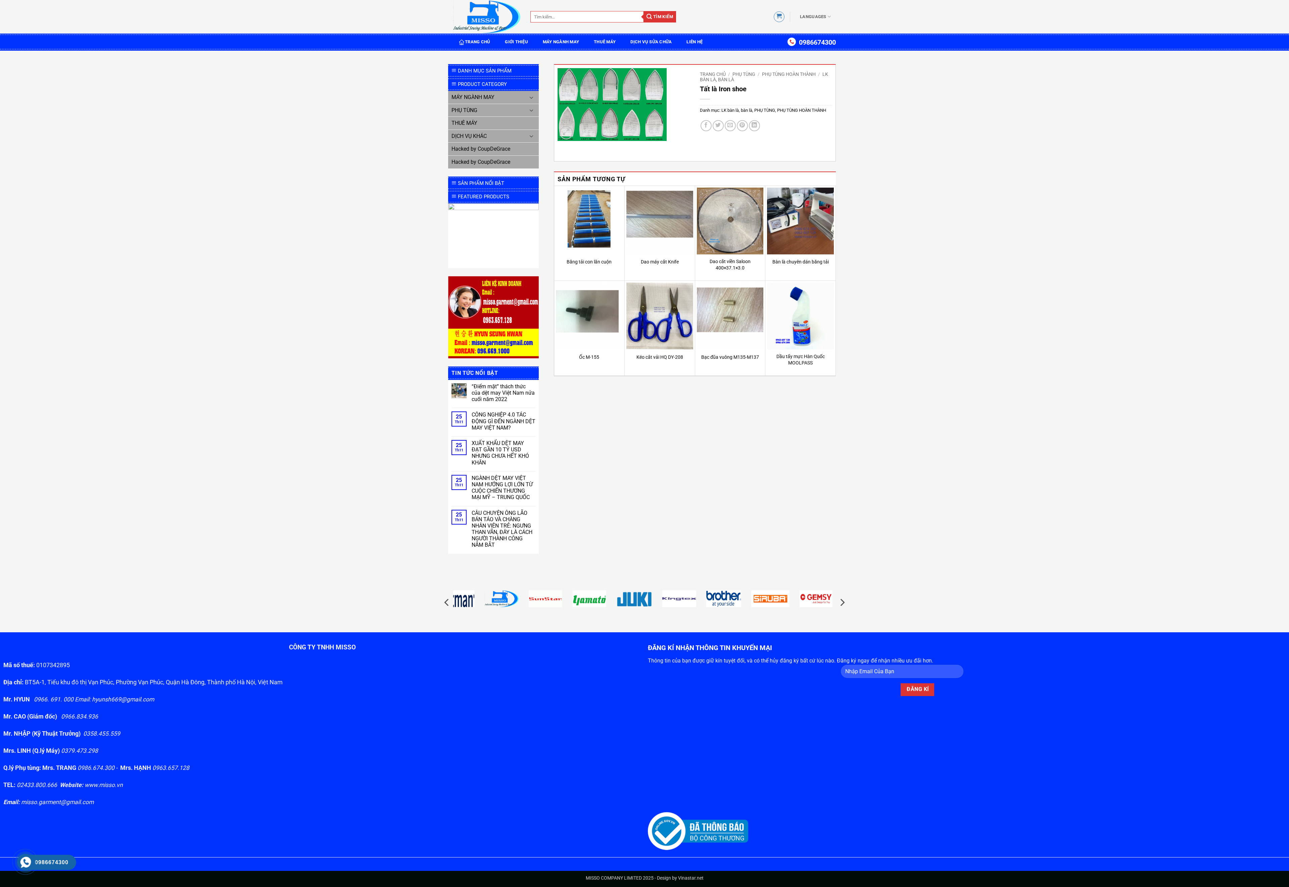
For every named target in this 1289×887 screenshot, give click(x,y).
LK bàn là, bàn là (736, 110)
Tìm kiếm (662, 16)
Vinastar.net (691, 878)
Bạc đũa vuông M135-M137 (730, 357)
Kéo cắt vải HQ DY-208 (659, 357)
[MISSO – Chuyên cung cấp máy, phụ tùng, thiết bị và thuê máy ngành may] (486, 17)
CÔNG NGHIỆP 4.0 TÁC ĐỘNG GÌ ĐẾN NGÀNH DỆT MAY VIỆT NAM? (503, 421)
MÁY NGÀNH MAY (561, 41)
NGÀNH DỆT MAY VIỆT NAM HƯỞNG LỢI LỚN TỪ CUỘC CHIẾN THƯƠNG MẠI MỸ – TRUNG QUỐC (502, 488)
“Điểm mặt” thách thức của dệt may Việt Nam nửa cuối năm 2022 (503, 392)
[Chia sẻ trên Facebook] (706, 125)
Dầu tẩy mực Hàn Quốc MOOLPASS (800, 360)
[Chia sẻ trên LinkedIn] (754, 125)
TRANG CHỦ (477, 41)
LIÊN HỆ (694, 41)
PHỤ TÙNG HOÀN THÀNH (789, 74)
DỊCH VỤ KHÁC (469, 136)
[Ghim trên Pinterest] (742, 125)
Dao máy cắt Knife (660, 262)
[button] (779, 16)
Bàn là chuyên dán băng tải (800, 262)
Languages (813, 16)
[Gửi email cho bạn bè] (730, 125)
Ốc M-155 (589, 357)
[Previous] (447, 602)
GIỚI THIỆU (516, 41)
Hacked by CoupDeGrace (480, 149)
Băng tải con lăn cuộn (589, 262)
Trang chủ (713, 74)
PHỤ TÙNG (464, 110)
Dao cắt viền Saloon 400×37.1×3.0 (730, 265)
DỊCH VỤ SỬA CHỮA (651, 41)
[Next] (842, 602)
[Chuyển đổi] (531, 97)
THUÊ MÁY (605, 41)
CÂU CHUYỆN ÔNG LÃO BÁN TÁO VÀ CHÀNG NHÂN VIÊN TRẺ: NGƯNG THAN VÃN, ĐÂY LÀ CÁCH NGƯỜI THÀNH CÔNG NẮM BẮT (502, 529)
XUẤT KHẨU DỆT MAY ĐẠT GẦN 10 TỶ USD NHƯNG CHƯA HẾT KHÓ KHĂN (500, 453)
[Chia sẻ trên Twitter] (718, 125)
